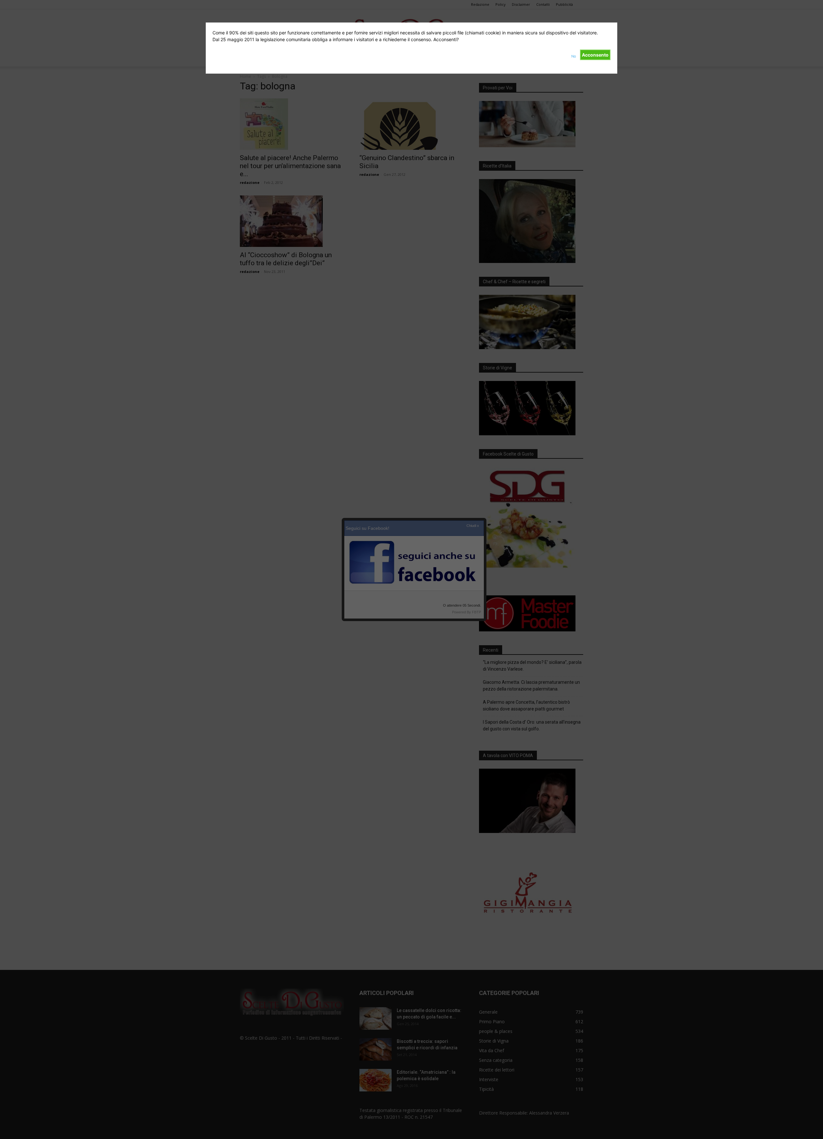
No (573, 56)
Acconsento (595, 55)
